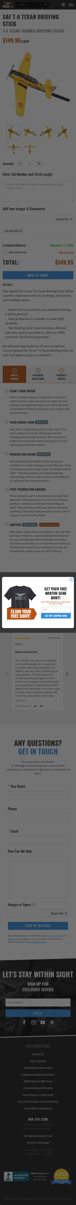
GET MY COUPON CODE (56, 615)
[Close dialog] (71, 579)
